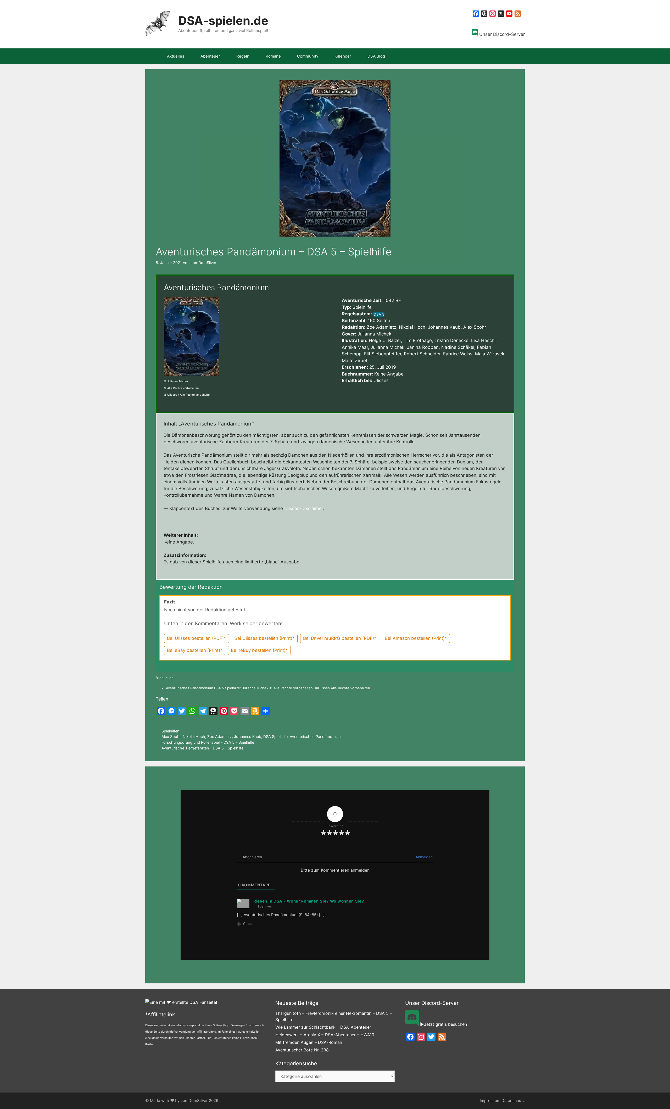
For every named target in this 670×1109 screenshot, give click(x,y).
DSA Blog (376, 56)
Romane (273, 56)
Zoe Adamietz (219, 736)
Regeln (242, 56)
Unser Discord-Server (501, 34)
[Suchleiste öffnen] (517, 56)
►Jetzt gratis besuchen (443, 1024)
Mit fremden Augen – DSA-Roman (308, 1042)
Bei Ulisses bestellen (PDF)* (196, 638)
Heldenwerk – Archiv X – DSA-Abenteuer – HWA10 (324, 1034)
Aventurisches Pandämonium (315, 736)
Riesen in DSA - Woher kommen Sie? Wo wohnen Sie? (308, 901)
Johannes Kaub (247, 736)
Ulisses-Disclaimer (303, 508)
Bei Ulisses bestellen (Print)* (264, 638)
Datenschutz (513, 1100)
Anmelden (424, 857)
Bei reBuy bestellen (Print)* (259, 650)
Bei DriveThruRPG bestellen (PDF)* (339, 638)
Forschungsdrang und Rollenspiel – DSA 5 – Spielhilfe (207, 742)
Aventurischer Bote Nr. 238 (302, 1049)
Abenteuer (210, 56)
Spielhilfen (170, 731)
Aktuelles (175, 56)
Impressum (490, 1100)
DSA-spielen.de (223, 20)
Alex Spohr (171, 736)
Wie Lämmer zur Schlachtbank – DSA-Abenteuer (323, 1027)
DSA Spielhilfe (275, 736)
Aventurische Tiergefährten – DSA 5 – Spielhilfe (202, 748)
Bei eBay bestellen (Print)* (194, 650)
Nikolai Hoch (194, 736)
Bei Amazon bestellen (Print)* (416, 638)
